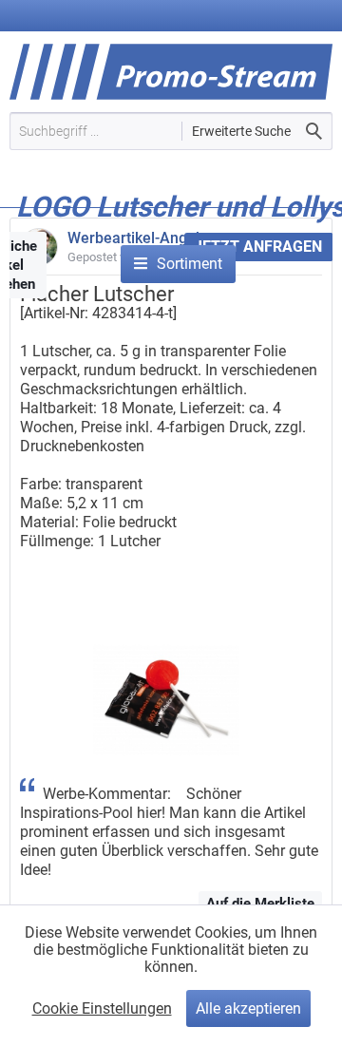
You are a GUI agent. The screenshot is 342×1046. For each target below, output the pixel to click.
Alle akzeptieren (248, 1008)
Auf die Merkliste (260, 903)
